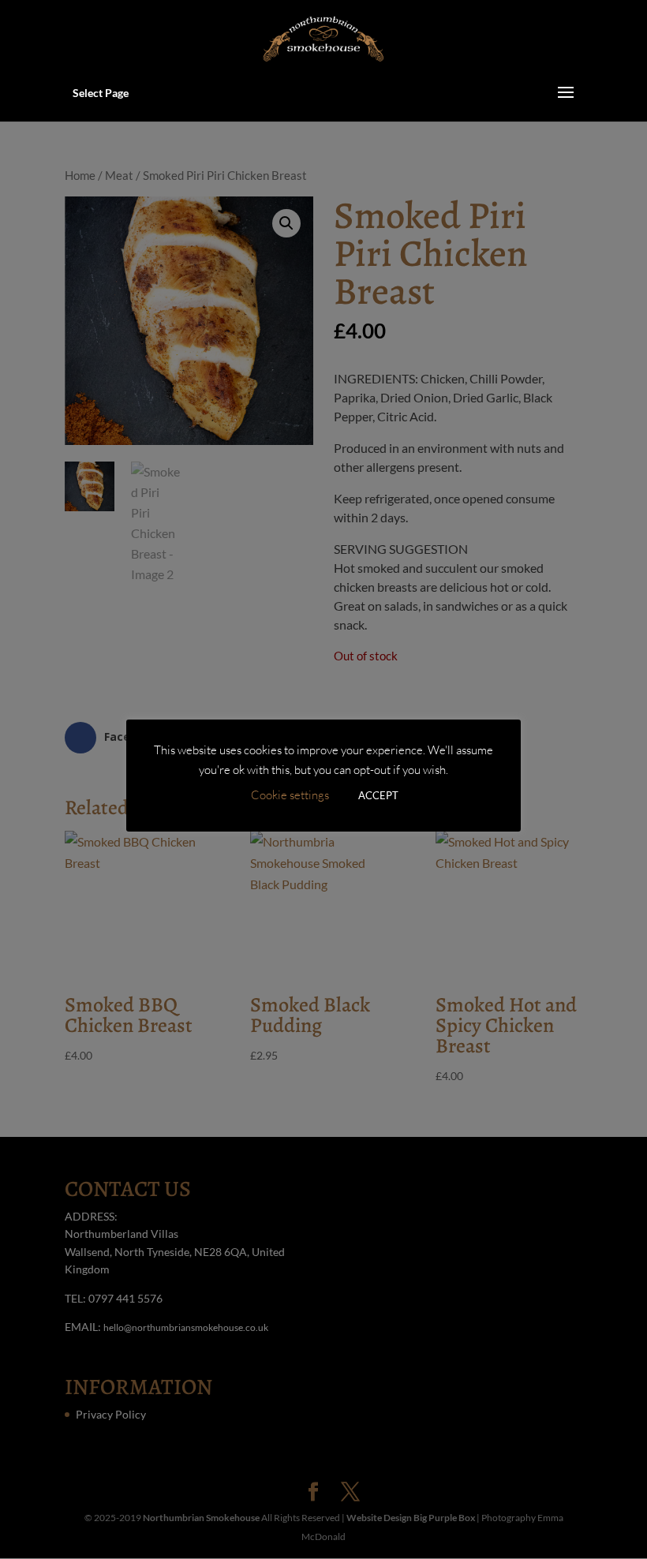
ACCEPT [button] (378, 795)
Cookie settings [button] (290, 794)
